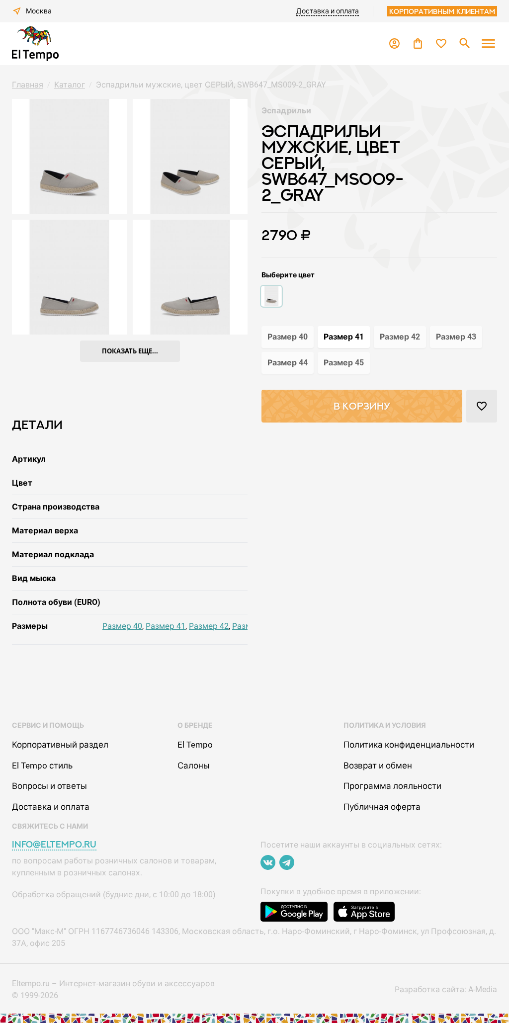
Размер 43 (456, 336)
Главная (27, 84)
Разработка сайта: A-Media (446, 989)
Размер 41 (165, 626)
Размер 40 (122, 626)
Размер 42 (209, 626)
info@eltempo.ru (54, 844)
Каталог (69, 84)
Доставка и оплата (327, 11)
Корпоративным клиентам (442, 11)
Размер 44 (287, 362)
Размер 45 (344, 362)
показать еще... (130, 350)
